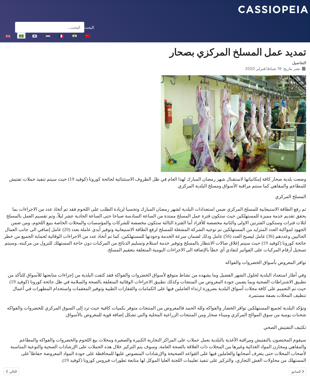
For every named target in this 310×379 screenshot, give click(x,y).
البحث (89, 27)
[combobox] (49, 27)
